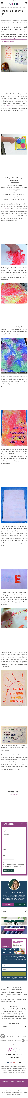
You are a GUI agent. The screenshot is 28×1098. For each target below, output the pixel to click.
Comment (13, 16)
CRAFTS (8, 1054)
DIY (14, 1054)
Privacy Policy (12, 1081)
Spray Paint (15, 794)
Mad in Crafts (14, 2)
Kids (11, 794)
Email (4, 855)
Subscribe (14, 974)
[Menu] (2, 2)
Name (5, 849)
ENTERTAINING (14, 1057)
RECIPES (19, 1054)
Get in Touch (20, 904)
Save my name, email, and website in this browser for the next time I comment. (13, 865)
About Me (8, 904)
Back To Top (14, 1085)
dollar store (10, 106)
